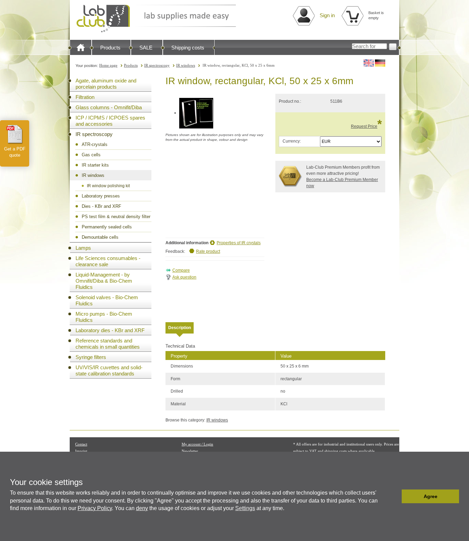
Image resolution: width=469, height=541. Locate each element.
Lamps (83, 248)
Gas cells (91, 154)
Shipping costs (187, 47)
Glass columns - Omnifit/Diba (109, 107)
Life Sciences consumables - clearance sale (108, 261)
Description (179, 327)
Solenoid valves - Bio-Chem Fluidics (107, 300)
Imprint (81, 451)
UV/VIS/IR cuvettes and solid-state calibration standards (109, 370)
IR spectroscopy (157, 65)
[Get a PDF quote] (14, 134)
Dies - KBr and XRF (101, 206)
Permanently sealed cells (107, 226)
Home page (108, 65)
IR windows (185, 65)
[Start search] (393, 46)
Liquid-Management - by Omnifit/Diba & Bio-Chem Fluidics (104, 281)
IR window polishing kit (108, 185)
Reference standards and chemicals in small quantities (108, 344)
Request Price (364, 126)
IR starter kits (95, 165)
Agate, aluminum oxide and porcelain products (106, 84)
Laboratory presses (101, 196)
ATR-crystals (94, 144)
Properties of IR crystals (239, 242)
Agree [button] (430, 496)
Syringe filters (91, 357)
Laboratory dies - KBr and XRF (110, 330)
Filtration (85, 97)
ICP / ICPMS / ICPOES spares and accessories (110, 121)
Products (110, 47)
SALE (145, 47)
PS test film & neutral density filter (116, 216)
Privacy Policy (95, 508)
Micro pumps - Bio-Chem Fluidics (104, 317)
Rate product (208, 251)
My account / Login (197, 444)
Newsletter (190, 451)
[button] (394, 496)
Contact (81, 444)
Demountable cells (100, 237)
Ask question (184, 277)
